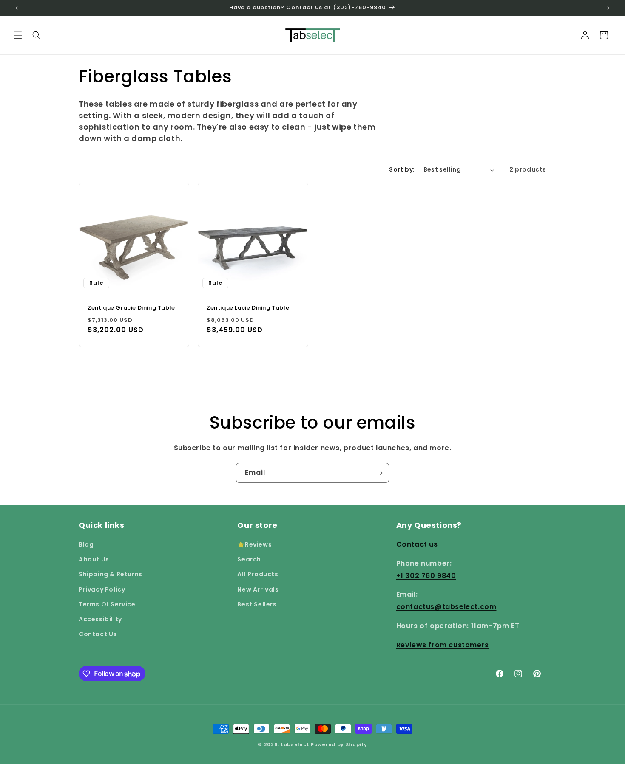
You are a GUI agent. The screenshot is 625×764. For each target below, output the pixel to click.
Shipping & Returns (110, 574)
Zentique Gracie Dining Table (131, 308)
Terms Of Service (107, 604)
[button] (18, 35)
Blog (86, 544)
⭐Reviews (254, 544)
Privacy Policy (102, 589)
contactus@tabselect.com (446, 607)
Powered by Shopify (339, 744)
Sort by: (402, 169)
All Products (257, 574)
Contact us (417, 544)
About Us (94, 559)
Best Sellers (256, 604)
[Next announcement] (608, 8)
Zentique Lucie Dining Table (248, 308)
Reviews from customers (442, 645)
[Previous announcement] (16, 8)
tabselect (295, 744)
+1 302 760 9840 (426, 576)
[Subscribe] (379, 473)
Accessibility (100, 619)
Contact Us (98, 634)
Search (249, 559)
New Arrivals (257, 589)
